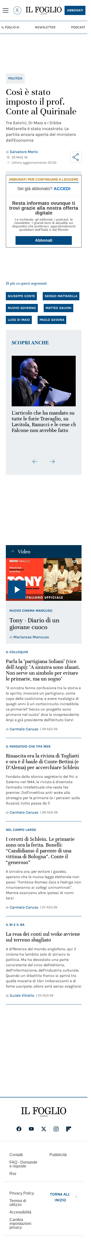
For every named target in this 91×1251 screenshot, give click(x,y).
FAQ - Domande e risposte (23, 1164)
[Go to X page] (43, 1129)
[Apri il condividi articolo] (76, 157)
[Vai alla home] (43, 10)
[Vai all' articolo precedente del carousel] (35, 464)
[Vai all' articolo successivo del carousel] (52, 464)
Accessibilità (20, 1212)
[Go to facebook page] (19, 1129)
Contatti (16, 1155)
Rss (12, 1174)
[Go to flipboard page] (68, 1129)
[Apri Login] (17, 10)
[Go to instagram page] (56, 1129)
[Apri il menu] (5, 10)
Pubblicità (58, 1155)
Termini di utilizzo (17, 1203)
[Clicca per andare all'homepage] (44, 1112)
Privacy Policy (21, 1193)
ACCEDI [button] (62, 188)
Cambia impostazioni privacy (20, 1223)
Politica (15, 78)
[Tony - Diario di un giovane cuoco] (44, 582)
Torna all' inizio (60, 1197)
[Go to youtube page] (31, 1129)
